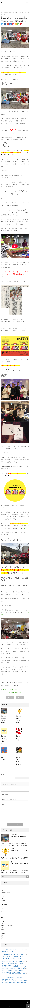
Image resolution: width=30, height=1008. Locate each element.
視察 (2, 938)
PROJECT (21, 17)
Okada (26, 17)
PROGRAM (15, 17)
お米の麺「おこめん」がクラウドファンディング (19, 761)
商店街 (2, 929)
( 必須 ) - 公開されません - (9, 799)
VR (2, 908)
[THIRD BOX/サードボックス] (2, 2)
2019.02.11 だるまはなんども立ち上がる (13, 692)
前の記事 (10, 697)
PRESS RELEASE (5, 892)
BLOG (10, 17)
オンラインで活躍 (6, 970)
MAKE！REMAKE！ (7, 18)
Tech (2, 917)
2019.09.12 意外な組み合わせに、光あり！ (13, 689)
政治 (2, 913)
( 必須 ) (5, 794)
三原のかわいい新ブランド (4, 759)
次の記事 (20, 697)
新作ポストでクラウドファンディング (11, 963)
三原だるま (21, 18)
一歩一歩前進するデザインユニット (19, 863)
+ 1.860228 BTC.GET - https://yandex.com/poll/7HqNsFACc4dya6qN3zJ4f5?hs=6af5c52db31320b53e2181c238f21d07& (14, 953)
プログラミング (15, 18)
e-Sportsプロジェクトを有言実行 (4, 720)
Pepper (3, 900)
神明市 (25, 18)
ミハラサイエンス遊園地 (7, 925)
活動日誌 (3, 933)
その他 (2, 921)
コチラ (12, 468)
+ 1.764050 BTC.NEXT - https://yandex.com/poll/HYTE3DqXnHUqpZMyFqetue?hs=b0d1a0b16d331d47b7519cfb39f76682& (14, 972)
